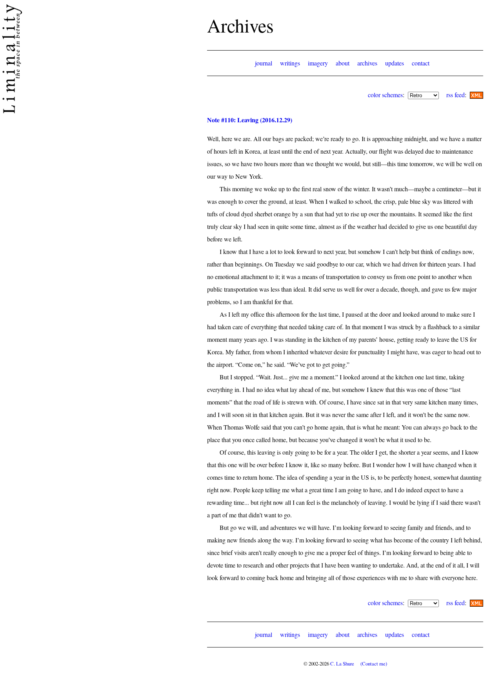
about (342, 63)
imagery (318, 63)
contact (420, 63)
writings (290, 63)
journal (263, 63)
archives (367, 63)
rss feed (455, 95)
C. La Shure (342, 663)
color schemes (385, 95)
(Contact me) (373, 663)
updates (394, 63)
